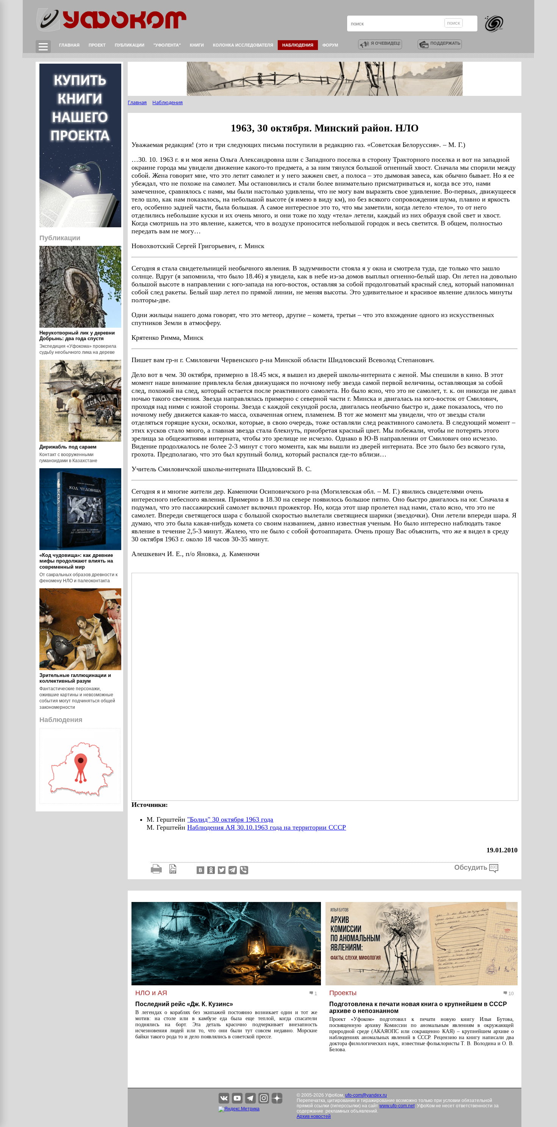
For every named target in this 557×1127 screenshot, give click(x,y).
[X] (220, 869)
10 (510, 993)
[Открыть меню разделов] (43, 46)
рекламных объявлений (351, 1111)
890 (493, 867)
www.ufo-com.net (397, 1105)
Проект (97, 45)
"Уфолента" (167, 45)
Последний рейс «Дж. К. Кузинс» (184, 1004)
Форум (330, 45)
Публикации (129, 45)
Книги (197, 45)
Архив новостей (314, 1116)
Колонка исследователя (243, 45)
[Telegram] (232, 869)
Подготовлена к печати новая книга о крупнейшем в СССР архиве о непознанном (418, 1007)
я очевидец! (386, 43)
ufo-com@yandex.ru (366, 1095)
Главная (69, 45)
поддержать (445, 43)
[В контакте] (199, 869)
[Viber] (244, 869)
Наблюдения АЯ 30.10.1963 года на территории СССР (266, 827)
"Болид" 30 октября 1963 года (230, 819)
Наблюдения (297, 45)
